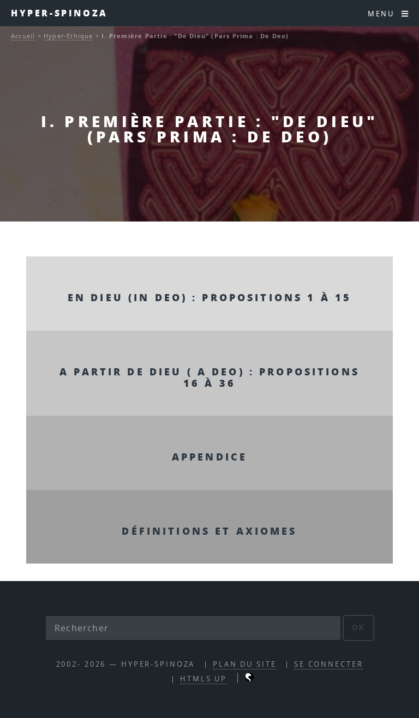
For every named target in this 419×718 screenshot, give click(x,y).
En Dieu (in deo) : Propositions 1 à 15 (209, 297)
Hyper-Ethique (68, 36)
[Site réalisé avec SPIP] (249, 679)
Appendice (209, 456)
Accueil (23, 36)
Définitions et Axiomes (209, 530)
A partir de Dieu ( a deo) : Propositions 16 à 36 (209, 377)
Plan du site (245, 664)
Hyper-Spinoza (59, 13)
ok (359, 628)
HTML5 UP (203, 679)
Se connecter (328, 664)
